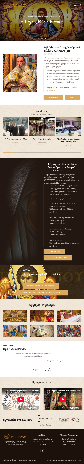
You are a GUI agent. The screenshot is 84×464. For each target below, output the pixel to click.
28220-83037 (71, 444)
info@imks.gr (71, 439)
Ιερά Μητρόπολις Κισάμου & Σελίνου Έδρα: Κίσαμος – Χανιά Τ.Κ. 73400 (42, 442)
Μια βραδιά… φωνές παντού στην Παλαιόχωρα (68, 140)
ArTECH (78, 460)
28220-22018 (70, 442)
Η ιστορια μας (42, 24)
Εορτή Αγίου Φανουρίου (42, 139)
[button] (76, 133)
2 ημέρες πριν (15, 142)
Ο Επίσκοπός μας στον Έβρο (16, 139)
